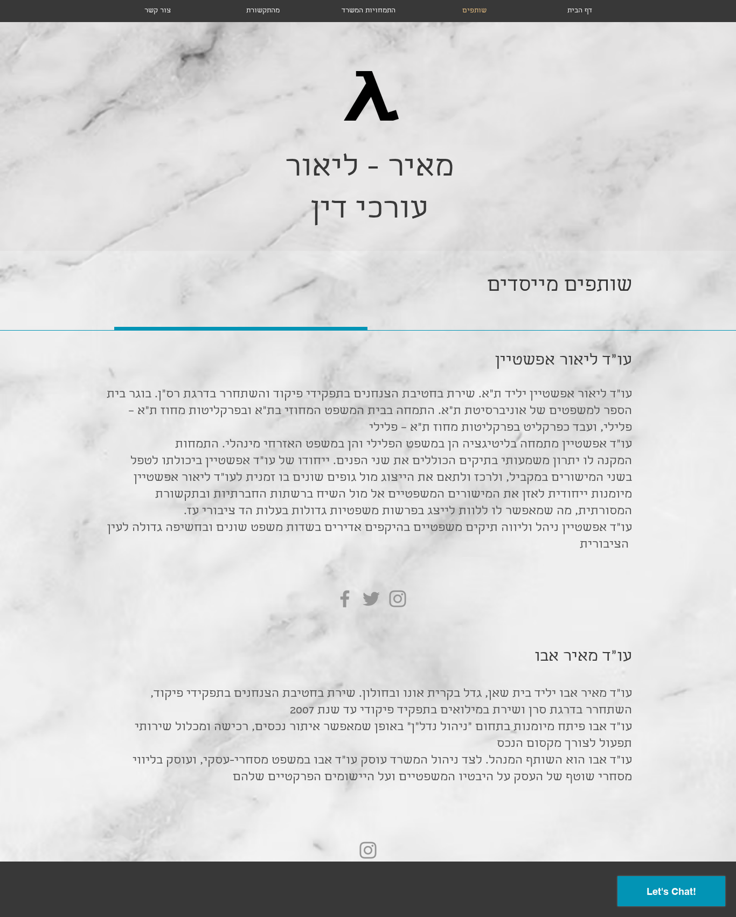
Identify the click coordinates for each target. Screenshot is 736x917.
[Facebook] (345, 598)
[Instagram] (397, 598)
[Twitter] (371, 598)
